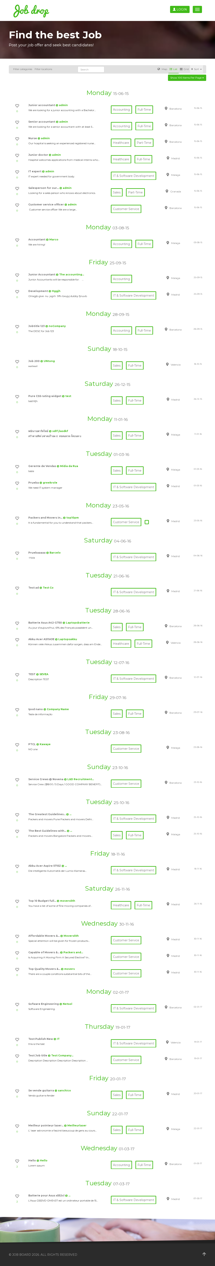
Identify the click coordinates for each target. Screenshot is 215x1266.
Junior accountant (42, 105)
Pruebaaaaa (37, 552)
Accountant (37, 239)
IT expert (35, 171)
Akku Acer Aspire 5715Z (45, 865)
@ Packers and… (71, 952)
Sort (197, 69)
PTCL (32, 744)
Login (181, 9)
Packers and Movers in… (45, 517)
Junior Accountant (42, 274)
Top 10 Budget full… (42, 900)
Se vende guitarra (41, 1090)
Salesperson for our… (43, 187)
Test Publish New (41, 1038)
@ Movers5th (69, 935)
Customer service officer (46, 204)
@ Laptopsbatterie (76, 622)
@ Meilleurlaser (75, 1125)
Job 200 (34, 361)
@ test (66, 396)
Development (38, 291)
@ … (68, 814)
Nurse (33, 138)
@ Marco (52, 239)
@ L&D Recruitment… (79, 779)
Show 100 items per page (186, 77)
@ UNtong (47, 361)
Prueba (33, 482)
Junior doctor (38, 154)
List (175, 69)
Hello (32, 1160)
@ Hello (42, 1160)
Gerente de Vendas (42, 466)
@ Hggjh (54, 291)
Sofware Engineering (43, 1003)
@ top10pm (71, 517)
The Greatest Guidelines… (47, 814)
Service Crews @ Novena (46, 779)
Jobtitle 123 (36, 326)
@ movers (68, 968)
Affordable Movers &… (44, 935)
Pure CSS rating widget (45, 396)
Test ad (33, 587)
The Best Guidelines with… (47, 830)
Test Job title (38, 1055)
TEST (32, 674)
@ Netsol (65, 1003)
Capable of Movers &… (44, 952)
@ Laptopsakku (66, 639)
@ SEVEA (42, 674)
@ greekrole (48, 482)
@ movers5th (66, 900)
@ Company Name (56, 709)
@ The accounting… (70, 274)
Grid (186, 69)
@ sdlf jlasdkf (58, 431)
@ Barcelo (53, 552)
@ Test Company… (60, 1055)
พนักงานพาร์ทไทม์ (38, 431)
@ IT (57, 1038)
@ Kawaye (43, 744)
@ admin (62, 105)
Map (164, 69)
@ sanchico (63, 1090)
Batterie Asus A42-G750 (45, 622)
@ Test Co (46, 587)
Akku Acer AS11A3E (41, 639)
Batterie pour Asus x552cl (46, 1195)
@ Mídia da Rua (67, 466)
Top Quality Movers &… (44, 968)
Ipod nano (35, 709)
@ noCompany (55, 326)
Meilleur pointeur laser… (46, 1125)
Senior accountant (42, 121)
